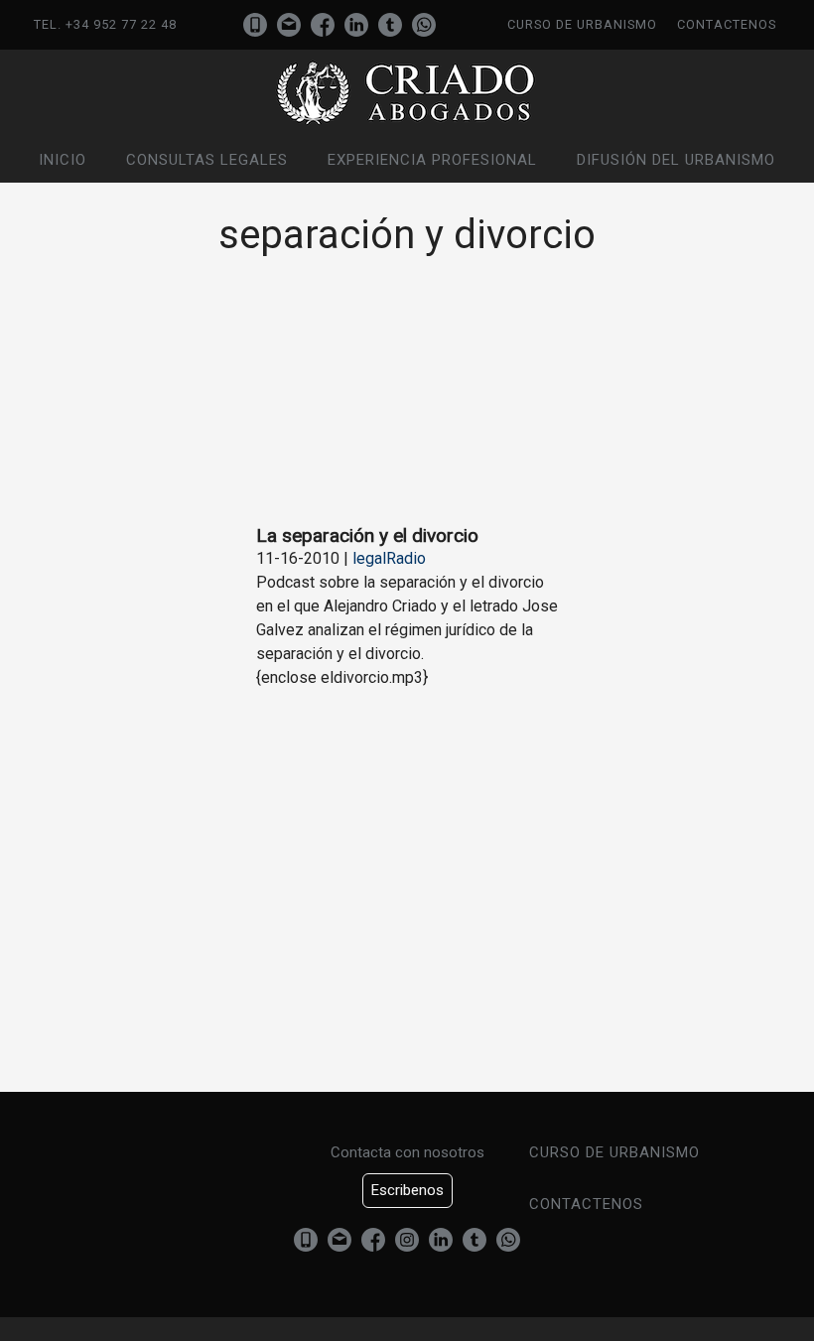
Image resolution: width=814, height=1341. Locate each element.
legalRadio (389, 558)
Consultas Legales (207, 160)
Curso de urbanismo (582, 24)
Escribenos (407, 1190)
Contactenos (726, 24)
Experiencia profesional (432, 160)
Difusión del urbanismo (676, 160)
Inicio (62, 160)
